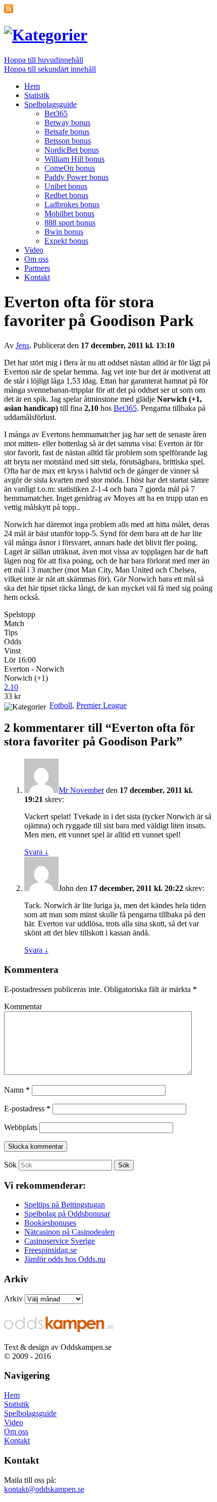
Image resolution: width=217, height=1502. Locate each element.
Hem (32, 86)
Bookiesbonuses (50, 1222)
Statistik (36, 95)
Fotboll (60, 705)
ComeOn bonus (69, 168)
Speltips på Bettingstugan (64, 1204)
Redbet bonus (66, 195)
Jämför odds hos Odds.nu (64, 1259)
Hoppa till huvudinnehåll (43, 60)
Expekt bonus (66, 241)
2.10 (11, 687)
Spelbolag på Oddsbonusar (67, 1213)
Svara (36, 852)
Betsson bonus (67, 140)
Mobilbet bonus (69, 213)
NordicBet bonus (71, 150)
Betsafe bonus (66, 131)
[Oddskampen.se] (45, 35)
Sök (10, 1164)
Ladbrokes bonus (71, 204)
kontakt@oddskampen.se (44, 1489)
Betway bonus (67, 122)
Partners (37, 268)
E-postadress (27, 1108)
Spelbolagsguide (50, 104)
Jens (22, 345)
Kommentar (23, 1006)
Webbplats (20, 1127)
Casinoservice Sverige (59, 1241)
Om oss (36, 259)
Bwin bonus (63, 231)
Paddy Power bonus (76, 177)
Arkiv (13, 1298)
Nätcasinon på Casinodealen (69, 1232)
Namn (17, 1090)
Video (33, 250)
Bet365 (56, 113)
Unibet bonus (65, 186)
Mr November (81, 790)
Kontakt (37, 277)
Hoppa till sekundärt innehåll (50, 69)
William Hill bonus (74, 159)
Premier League (101, 705)
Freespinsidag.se (50, 1250)
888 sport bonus (69, 222)
